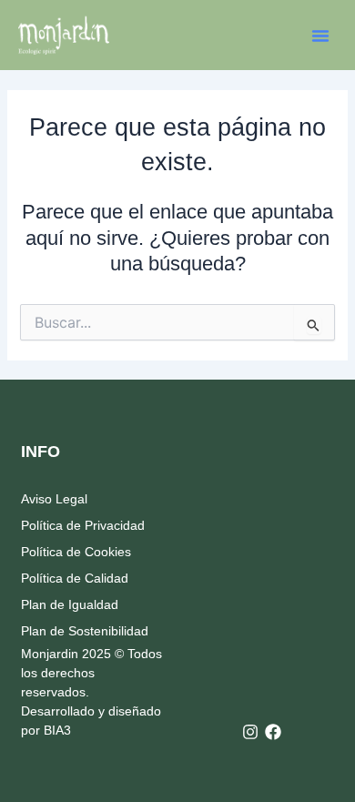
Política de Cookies (76, 551)
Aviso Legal (54, 499)
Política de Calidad (74, 578)
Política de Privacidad (83, 525)
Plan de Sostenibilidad (84, 631)
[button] (320, 35)
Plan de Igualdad (69, 604)
